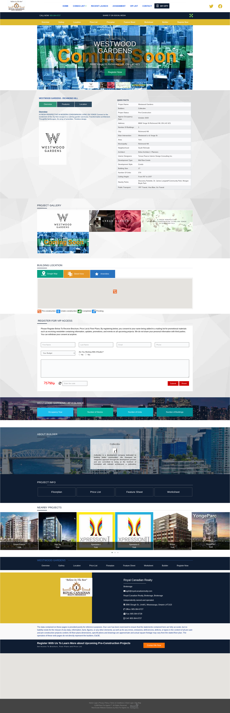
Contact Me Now (154, 645)
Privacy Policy (104, 702)
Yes (88, 354)
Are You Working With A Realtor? (91, 351)
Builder (165, 22)
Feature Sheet (129, 22)
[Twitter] (211, 7)
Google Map (52, 273)
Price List (94, 22)
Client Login (129, 702)
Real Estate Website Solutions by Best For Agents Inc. (111, 707)
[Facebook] (220, 7)
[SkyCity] (19, 531)
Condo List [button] (79, 6)
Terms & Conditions (117, 702)
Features (65, 104)
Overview (45, 22)
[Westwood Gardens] (211, 531)
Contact (147, 6)
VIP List (134, 6)
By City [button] (164, 6)
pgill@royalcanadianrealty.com (139, 591)
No (82, 354)
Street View (79, 273)
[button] (115, 291)
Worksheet (148, 22)
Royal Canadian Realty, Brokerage (143, 595)
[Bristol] (134, 531)
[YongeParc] (172, 530)
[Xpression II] (96, 531)
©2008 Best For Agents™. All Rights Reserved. (110, 705)
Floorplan (111, 22)
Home (65, 6)
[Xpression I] (58, 531)
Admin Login (93, 702)
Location (77, 22)
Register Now (182, 22)
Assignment (119, 6)
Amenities (104, 273)
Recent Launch (99, 6)
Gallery (61, 22)
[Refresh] (59, 383)
